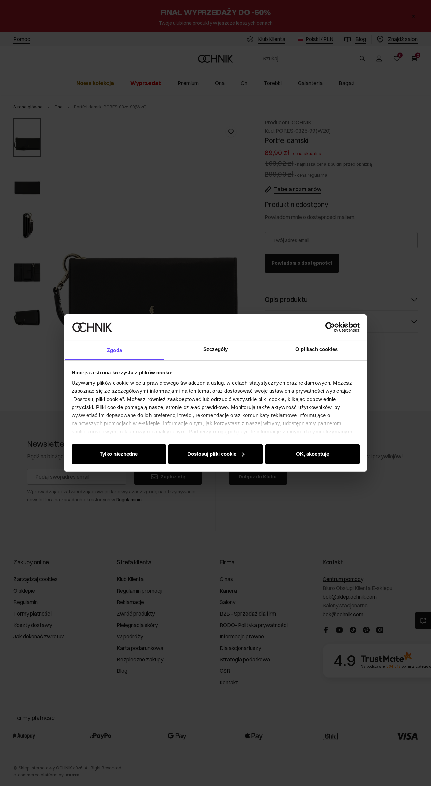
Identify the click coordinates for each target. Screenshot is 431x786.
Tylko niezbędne (119, 454)
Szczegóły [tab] (215, 349)
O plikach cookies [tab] (316, 349)
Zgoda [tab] (114, 350)
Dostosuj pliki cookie (211, 454)
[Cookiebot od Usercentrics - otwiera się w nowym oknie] (330, 327)
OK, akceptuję (312, 454)
